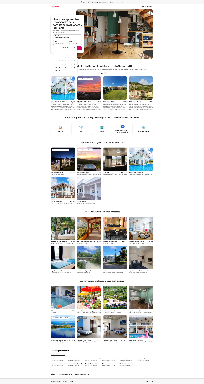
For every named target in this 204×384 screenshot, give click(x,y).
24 (59, 67)
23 (56, 67)
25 (62, 67)
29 (74, 67)
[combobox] (67, 38)
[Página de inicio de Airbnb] (55, 6)
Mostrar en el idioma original (116, 2)
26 (65, 67)
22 (74, 64)
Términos (71, 381)
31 (59, 70)
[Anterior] (98, 73)
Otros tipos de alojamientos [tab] (58, 354)
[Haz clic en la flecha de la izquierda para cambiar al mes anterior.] (56, 47)
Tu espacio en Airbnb (146, 7)
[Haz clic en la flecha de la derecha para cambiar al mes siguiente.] (74, 47)
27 (68, 67)
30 (56, 70)
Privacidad (64, 381)
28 (71, 67)
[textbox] (60, 43)
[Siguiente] (105, 73)
